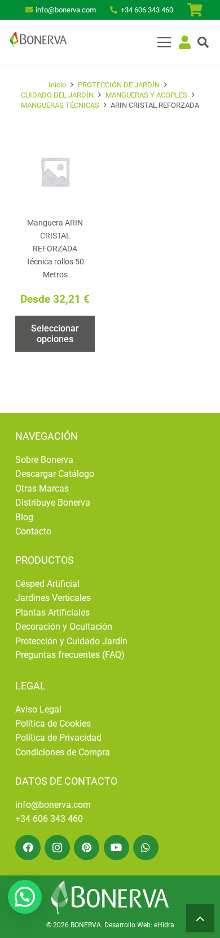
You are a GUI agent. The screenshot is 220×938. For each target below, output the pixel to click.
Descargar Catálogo (54, 473)
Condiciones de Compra (62, 752)
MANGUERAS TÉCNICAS (60, 105)
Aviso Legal (38, 709)
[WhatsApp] (146, 847)
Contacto (33, 531)
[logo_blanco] (110, 897)
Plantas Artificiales (52, 612)
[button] (164, 42)
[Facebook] (28, 847)
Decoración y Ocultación (63, 626)
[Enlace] (185, 42)
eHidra (164, 925)
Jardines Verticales (53, 597)
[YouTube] (116, 847)
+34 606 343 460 (49, 818)
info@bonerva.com (53, 804)
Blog (24, 517)
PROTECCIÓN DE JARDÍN (119, 85)
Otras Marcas (42, 488)
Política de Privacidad (58, 737)
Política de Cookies (53, 723)
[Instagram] (57, 847)
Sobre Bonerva (44, 459)
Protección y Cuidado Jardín (71, 641)
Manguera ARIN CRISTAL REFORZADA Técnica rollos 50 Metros (55, 249)
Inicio (57, 85)
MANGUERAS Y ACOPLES (146, 95)
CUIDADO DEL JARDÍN (57, 95)
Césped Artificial (47, 583)
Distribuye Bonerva (52, 502)
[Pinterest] (86, 847)
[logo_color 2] (38, 42)
